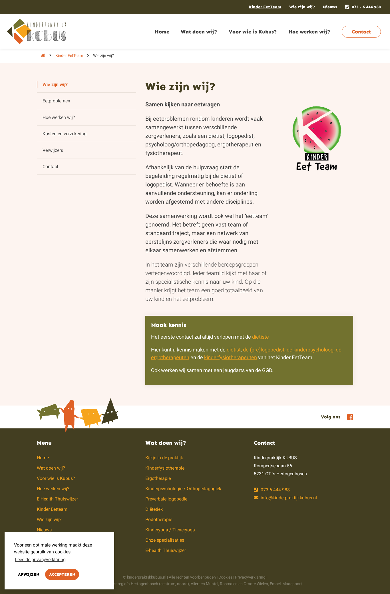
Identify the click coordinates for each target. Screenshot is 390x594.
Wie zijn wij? (302, 7)
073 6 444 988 (275, 489)
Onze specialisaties (164, 540)
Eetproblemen (56, 101)
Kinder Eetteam (52, 509)
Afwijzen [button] (28, 574)
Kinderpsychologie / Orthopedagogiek (183, 488)
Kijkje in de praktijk (164, 457)
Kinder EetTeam (265, 7)
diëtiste (260, 337)
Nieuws (330, 7)
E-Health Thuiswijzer (57, 499)
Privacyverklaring (250, 577)
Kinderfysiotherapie (164, 468)
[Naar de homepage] (41, 55)
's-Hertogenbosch (142, 583)
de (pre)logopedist (263, 350)
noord (182, 583)
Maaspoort (292, 583)
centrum (167, 583)
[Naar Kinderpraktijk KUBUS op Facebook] (348, 416)
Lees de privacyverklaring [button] (40, 559)
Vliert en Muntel (204, 583)
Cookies (225, 577)
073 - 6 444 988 (366, 7)
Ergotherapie (158, 478)
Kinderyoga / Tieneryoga (170, 530)
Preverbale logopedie (166, 499)
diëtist (234, 350)
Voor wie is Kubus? (253, 32)
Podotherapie (158, 519)
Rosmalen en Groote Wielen (244, 583)
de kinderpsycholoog (310, 350)
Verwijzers (53, 150)
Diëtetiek (154, 509)
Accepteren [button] (62, 574)
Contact (361, 32)
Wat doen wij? (199, 32)
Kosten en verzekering (65, 133)
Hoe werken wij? (309, 32)
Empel (275, 583)
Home (162, 32)
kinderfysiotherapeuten (230, 357)
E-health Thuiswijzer (165, 550)
